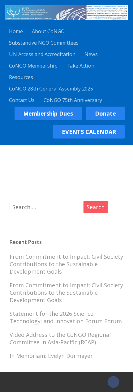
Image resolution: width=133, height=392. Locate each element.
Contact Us (22, 100)
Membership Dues (48, 113)
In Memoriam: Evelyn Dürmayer (51, 355)
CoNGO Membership (33, 65)
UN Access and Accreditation (42, 54)
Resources (21, 77)
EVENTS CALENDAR (89, 131)
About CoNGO (48, 31)
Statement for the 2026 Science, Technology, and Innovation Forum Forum (66, 317)
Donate (105, 113)
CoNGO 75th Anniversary (73, 100)
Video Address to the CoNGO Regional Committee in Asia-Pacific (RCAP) (60, 338)
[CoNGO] (66, 20)
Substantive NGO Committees (44, 42)
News (91, 54)
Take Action (80, 65)
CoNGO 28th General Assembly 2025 (51, 88)
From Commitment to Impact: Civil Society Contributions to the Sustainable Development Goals (66, 264)
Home (16, 31)
